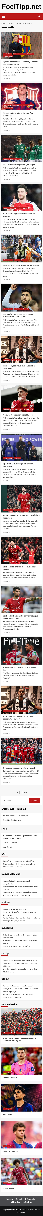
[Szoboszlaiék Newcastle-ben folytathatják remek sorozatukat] (21, 599)
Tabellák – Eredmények (12, 820)
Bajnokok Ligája (8, 159)
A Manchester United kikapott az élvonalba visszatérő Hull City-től (20, 837)
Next (25, 792)
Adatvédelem (27, 1202)
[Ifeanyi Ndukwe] (21, 1171)
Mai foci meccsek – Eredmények (15, 816)
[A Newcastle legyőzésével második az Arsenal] (21, 197)
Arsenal (6, 208)
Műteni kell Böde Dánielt (12, 867)
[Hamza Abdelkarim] (21, 1134)
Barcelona (16, 53)
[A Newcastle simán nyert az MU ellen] (21, 398)
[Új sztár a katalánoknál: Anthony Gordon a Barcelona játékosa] (21, 45)
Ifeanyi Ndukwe (9, 1188)
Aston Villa (18, 308)
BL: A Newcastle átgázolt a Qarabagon (19, 165)
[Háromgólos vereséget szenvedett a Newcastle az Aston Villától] (21, 298)
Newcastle (30, 53)
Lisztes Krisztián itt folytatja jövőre (16, 946)
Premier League (8, 56)
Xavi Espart (7, 847)
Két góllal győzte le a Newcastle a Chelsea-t (21, 265)
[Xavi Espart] (21, 1098)
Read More (6, 78)
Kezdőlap (9, 1199)
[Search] (39, 16)
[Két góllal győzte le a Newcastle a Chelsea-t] (21, 248)
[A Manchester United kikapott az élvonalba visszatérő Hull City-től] (21, 1021)
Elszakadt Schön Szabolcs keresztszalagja (19, 864)
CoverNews (32, 1209)
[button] (3, 16)
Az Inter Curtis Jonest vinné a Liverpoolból (19, 986)
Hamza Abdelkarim (10, 1151)
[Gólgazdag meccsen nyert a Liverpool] (21, 751)
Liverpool (17, 509)
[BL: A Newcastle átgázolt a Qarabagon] (21, 148)
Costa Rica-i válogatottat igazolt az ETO (18, 861)
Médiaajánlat (30, 1199)
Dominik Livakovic (10, 843)
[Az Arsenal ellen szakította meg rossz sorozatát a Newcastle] (21, 699)
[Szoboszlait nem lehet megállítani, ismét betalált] (21, 550)
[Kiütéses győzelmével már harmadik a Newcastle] (21, 349)
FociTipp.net (21, 6)
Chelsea (17, 259)
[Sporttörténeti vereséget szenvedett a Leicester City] (21, 447)
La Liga (23, 53)
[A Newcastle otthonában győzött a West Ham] (21, 651)
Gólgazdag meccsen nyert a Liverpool (19, 768)
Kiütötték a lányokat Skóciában (15, 909)
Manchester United (17, 409)
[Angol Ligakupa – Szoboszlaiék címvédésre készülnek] (21, 498)
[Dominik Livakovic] (21, 1061)
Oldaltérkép (15, 1202)
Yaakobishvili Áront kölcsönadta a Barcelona (20, 960)
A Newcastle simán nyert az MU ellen (18, 415)
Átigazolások (7, 53)
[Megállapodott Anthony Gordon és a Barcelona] (21, 96)
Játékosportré (8, 1072)
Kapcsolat (19, 1199)
